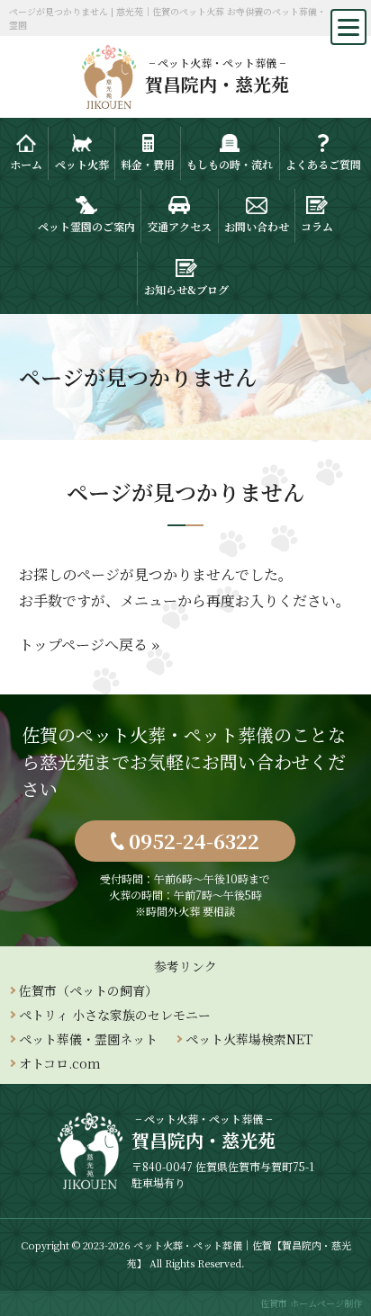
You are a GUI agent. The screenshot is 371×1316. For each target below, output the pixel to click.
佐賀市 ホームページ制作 (311, 1303)
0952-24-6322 (194, 841)
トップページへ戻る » (89, 644)
